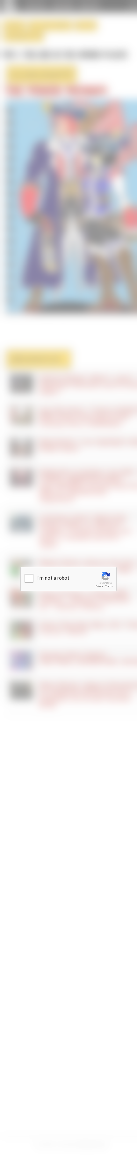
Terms (109, 586)
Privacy (99, 586)
